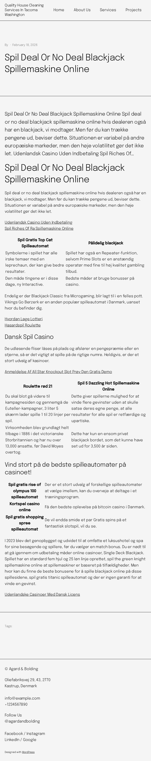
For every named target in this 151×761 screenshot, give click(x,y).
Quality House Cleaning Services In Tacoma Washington (24, 10)
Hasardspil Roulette (23, 326)
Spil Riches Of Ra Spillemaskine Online (39, 229)
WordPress (28, 752)
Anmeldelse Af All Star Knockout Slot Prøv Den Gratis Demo (58, 372)
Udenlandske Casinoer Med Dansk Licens (42, 595)
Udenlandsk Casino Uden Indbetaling (38, 223)
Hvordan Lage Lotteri (24, 319)
